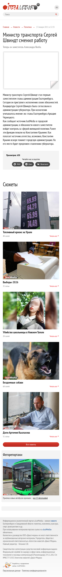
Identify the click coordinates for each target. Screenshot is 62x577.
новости (54, 520)
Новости (16, 27)
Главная (6, 27)
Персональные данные (11, 570)
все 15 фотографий (40, 498)
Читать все (53, 236)
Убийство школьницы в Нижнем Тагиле (23, 332)
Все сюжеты (31, 444)
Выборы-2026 (10, 282)
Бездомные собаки (13, 382)
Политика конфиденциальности (34, 570)
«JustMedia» (47, 529)
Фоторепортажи (12, 455)
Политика (28, 27)
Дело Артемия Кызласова (16, 432)
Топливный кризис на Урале (17, 232)
